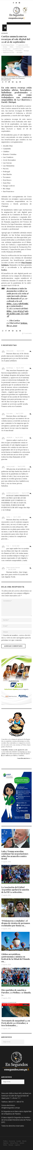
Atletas (11, 47)
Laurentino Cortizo (18, 49)
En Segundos (6, 49)
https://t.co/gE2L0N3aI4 (17, 311)
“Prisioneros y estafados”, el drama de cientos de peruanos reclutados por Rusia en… (15, 923)
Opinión (22, 1143)
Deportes (5, 1143)
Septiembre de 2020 (8, 52)
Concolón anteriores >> (24, 758)
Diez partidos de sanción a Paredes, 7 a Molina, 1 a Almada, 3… (16, 992)
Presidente (18, 50)
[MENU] (4, 28)
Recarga (26, 50)
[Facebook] (13, 2)
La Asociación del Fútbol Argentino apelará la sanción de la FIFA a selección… (15, 889)
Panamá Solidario (8, 50)
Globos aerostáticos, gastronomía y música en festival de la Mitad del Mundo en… (15, 958)
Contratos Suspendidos (23, 47)
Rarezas (11, 1145)
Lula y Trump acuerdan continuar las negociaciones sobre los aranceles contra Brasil (14, 855)
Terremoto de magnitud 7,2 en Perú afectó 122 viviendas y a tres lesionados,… (15, 1023)
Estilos (5, 1145)
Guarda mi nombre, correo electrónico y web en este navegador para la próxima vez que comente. (16, 637)
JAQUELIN (9, 437)
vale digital (19, 52)
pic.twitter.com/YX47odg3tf (18, 314)
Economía (12, 1141)
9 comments (28, 333)
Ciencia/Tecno (14, 1143)
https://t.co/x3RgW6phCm (18, 304)
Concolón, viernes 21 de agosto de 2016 (14, 750)
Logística (17, 1145)
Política (5, 1141)
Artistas (5, 47)
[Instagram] (19, 2)
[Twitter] (16, 2)
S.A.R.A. (4, 270)
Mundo (24, 1141)
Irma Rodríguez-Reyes (7, 45)
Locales (4, 33)
